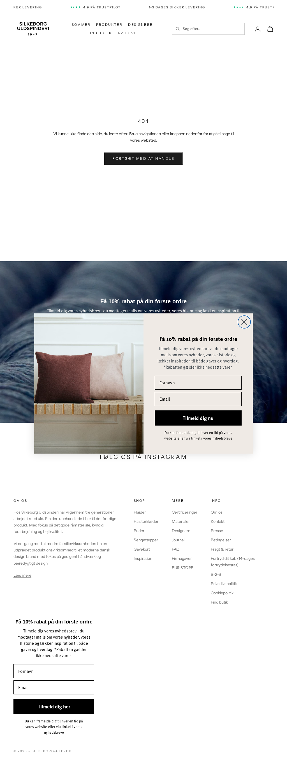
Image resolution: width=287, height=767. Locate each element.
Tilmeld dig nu (198, 418)
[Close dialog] (244, 322)
